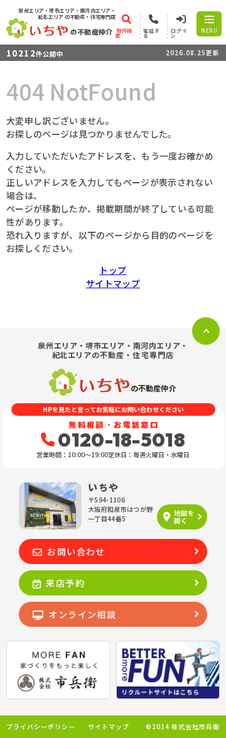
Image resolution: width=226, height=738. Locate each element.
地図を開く (184, 516)
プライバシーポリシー (40, 727)
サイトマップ (113, 283)
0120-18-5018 (121, 439)
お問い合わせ (76, 551)
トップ (112, 270)
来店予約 (65, 583)
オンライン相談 (82, 614)
